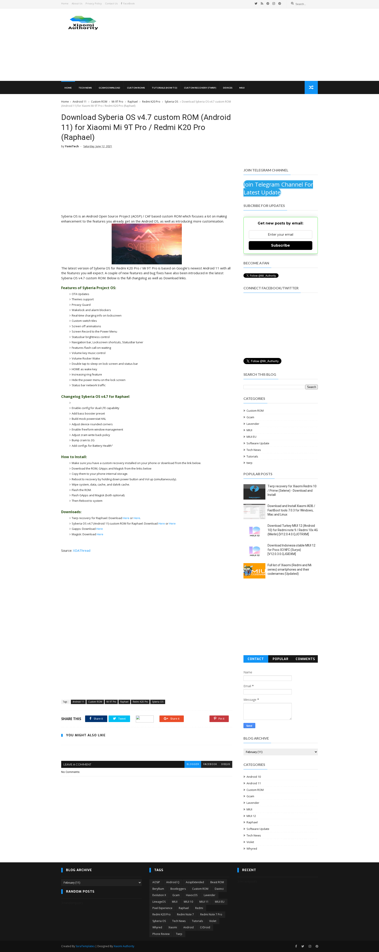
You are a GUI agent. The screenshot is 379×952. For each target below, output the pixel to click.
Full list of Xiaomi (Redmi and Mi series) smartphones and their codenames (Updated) (289, 569)
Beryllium (158, 889)
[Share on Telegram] (144, 718)
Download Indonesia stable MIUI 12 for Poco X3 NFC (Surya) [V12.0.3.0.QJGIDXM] (291, 550)
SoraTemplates (85, 946)
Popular (280, 659)
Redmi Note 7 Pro (211, 914)
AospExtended (195, 882)
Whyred (252, 849)
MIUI (242, 87)
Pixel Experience (162, 908)
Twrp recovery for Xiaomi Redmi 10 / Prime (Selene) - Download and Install (292, 490)
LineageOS (159, 902)
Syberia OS (171, 101)
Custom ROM (99, 101)
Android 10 (254, 777)
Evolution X (159, 895)
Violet (250, 842)
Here (126, 518)
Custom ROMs (136, 87)
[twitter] (256, 3)
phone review (161, 934)
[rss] (262, 3)
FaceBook (129, 3)
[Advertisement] (238, 44)
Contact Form (256, 660)
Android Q (172, 882)
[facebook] (296, 946)
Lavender (253, 424)
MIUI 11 (204, 902)
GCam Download (109, 87)
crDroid (205, 927)
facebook (210, 764)
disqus (225, 764)
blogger (193, 764)
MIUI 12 (251, 816)
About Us (77, 3)
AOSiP (156, 882)
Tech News (85, 87)
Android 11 (80, 101)
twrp (249, 463)
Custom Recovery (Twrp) (200, 87)
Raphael (133, 101)
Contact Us (111, 3)
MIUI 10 (188, 902)
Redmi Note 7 (185, 914)
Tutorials (252, 456)
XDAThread (81, 550)
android (188, 927)
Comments (305, 659)
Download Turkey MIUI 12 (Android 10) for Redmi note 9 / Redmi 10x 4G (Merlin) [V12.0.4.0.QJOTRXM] (293, 530)
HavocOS (191, 895)
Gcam (250, 417)
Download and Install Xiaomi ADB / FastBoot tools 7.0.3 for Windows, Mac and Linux (291, 510)
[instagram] (273, 3)
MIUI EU (251, 437)
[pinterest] (267, 3)
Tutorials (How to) (164, 87)
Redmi (199, 908)
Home (64, 3)
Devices (227, 87)
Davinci (219, 889)
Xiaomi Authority (124, 946)
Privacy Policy (94, 3)
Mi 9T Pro (117, 101)
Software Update (258, 443)
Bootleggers (178, 889)
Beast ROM (217, 882)
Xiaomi (172, 927)
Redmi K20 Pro (151, 101)
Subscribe (280, 245)
